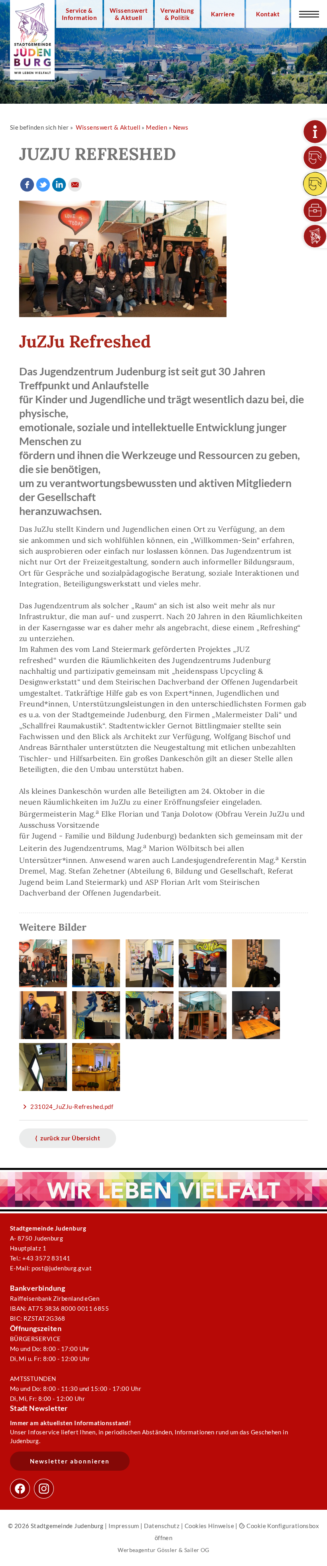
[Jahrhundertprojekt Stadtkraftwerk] (315, 184)
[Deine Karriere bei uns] (315, 210)
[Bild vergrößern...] (45, 987)
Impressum (123, 1525)
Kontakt (268, 14)
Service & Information (79, 14)
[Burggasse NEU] (315, 158)
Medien (156, 127)
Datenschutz (161, 1525)
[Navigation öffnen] (309, 14)
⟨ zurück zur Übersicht (67, 1138)
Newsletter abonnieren (70, 1461)
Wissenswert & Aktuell (129, 14)
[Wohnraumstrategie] (315, 132)
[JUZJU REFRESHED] (123, 314)
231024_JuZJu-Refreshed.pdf (71, 1106)
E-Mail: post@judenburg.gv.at (51, 1268)
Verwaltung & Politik (177, 14)
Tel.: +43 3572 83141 (40, 1258)
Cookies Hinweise (209, 1525)
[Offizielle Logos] (315, 236)
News (181, 127)
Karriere (223, 14)
